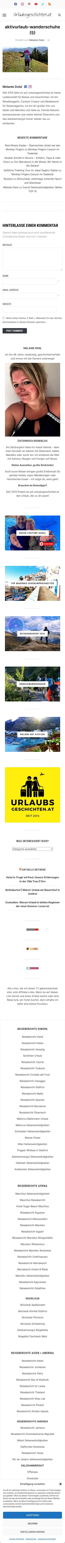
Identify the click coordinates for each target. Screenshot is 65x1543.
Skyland (8, 178)
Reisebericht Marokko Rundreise (32, 1250)
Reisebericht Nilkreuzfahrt (32, 1218)
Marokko (11, 454)
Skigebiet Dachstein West (32, 1336)
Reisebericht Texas (32, 1452)
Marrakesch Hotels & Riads (32, 1269)
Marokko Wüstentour (33, 1244)
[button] (60, 1484)
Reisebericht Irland (32, 1036)
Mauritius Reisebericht (32, 1200)
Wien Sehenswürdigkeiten (32, 1144)
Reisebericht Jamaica (32, 1427)
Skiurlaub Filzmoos (32, 1317)
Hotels (22, 475)
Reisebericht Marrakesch (32, 1263)
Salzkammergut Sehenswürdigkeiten (32, 1156)
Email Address (10, 290)
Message (7, 245)
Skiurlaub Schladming (32, 1323)
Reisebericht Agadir (32, 1231)
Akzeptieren (32, 1515)
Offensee (32, 1471)
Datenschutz (31, 1539)
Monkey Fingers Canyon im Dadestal (32, 174)
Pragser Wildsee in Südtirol (32, 1150)
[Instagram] (30, 86)
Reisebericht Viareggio (33, 1080)
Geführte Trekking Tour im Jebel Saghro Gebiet (31, 170)
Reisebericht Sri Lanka (32, 1386)
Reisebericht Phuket (32, 1405)
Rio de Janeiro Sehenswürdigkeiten (32, 1459)
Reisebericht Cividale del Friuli (32, 1074)
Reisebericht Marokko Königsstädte (32, 1237)
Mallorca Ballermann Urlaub (32, 1118)
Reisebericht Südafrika (32, 1288)
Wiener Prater (32, 1137)
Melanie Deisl (36, 40)
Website (7, 304)
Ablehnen (32, 1523)
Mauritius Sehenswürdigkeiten (32, 1193)
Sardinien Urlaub (32, 1055)
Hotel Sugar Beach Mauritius (32, 1206)
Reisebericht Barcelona (33, 1106)
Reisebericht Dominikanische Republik (32, 1433)
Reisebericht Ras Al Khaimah (32, 1379)
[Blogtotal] (32, 949)
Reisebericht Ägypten (32, 1212)
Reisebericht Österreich (32, 1112)
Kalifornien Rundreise (33, 1446)
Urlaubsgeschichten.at (33, 14)
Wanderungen (42, 475)
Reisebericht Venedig (33, 1049)
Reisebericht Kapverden (32, 1282)
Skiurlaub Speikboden (32, 1304)
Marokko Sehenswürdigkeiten (32, 1275)
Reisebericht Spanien (32, 1099)
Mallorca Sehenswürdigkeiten (32, 1125)
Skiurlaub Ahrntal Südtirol (32, 1311)
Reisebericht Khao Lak (32, 1398)
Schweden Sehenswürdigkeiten (32, 1131)
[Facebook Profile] (25, 86)
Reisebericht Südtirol (32, 1087)
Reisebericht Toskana (32, 1068)
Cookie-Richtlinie (16, 1539)
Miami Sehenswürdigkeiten (32, 1440)
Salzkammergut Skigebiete (32, 1329)
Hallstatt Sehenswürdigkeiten (32, 1162)
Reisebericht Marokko (32, 1225)
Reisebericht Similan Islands (32, 1411)
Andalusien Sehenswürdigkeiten (33, 1169)
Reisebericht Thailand (32, 1392)
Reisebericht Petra (32, 1373)
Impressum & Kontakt (47, 1539)
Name (5, 275)
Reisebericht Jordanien (33, 1367)
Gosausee (32, 1478)
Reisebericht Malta (32, 1093)
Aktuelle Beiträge (34, 869)
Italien (55, 450)
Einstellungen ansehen (32, 1532)
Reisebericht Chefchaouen (32, 1256)
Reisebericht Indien (32, 1360)
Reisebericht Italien (32, 1043)
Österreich (45, 450)
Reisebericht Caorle (32, 1062)
